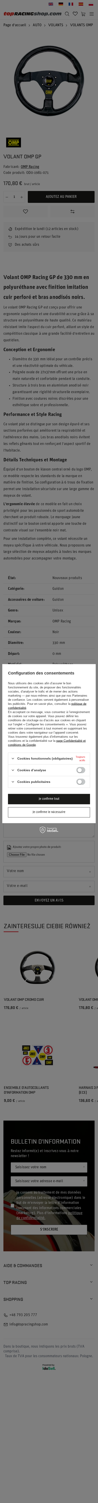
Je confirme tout (49, 799)
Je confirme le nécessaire (49, 812)
